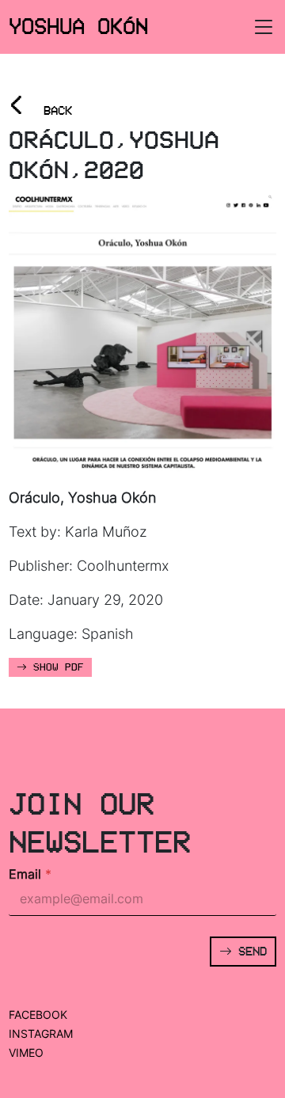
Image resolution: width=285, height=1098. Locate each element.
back (40, 106)
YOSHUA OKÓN (78, 26)
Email (30, 874)
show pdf (55, 667)
